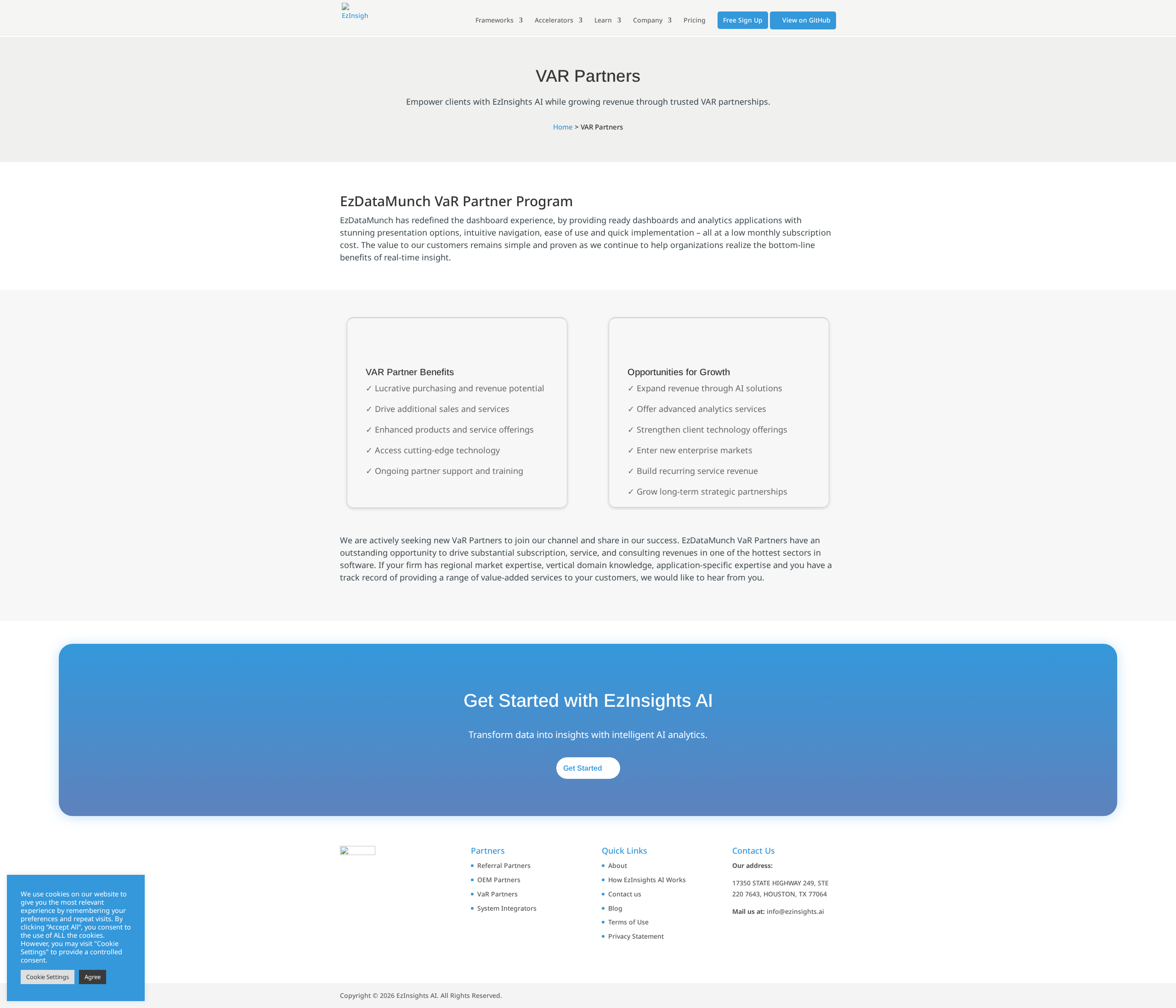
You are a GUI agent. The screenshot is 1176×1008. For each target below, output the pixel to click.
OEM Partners (498, 879)
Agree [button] (93, 977)
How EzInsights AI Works (647, 879)
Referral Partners (504, 865)
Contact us (624, 894)
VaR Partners (497, 894)
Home (563, 126)
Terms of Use (628, 922)
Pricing (695, 20)
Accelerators (554, 20)
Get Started (582, 768)
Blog (615, 908)
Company (647, 20)
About (617, 865)
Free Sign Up (743, 20)
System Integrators (507, 908)
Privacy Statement (636, 936)
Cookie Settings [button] (47, 977)
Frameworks (494, 20)
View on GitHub (805, 20)
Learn (603, 20)
